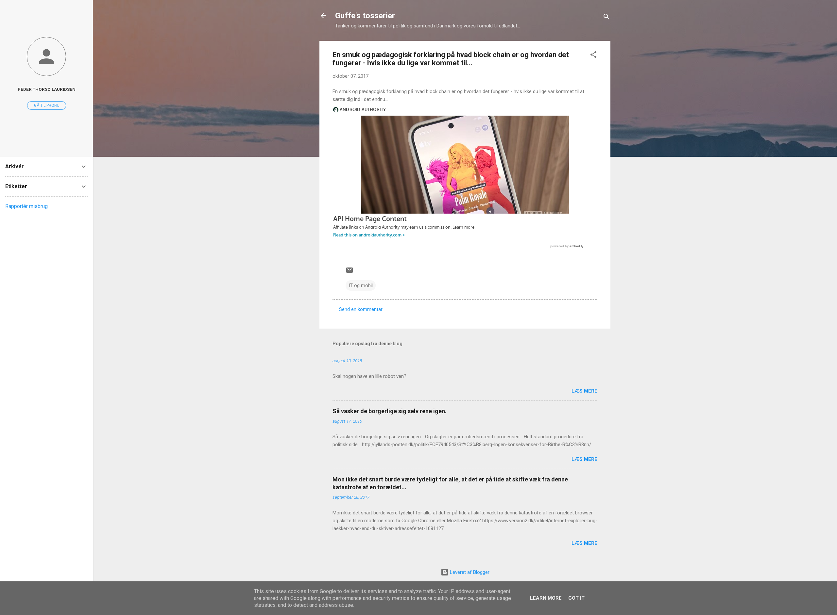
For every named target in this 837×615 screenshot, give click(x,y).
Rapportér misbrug (26, 206)
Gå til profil (46, 105)
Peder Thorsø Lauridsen (47, 89)
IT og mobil (361, 285)
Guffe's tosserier (365, 15)
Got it (576, 598)
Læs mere (584, 391)
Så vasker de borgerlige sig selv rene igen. (390, 411)
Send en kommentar (361, 309)
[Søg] (606, 18)
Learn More (546, 598)
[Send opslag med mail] (349, 272)
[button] (593, 56)
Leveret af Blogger (469, 572)
